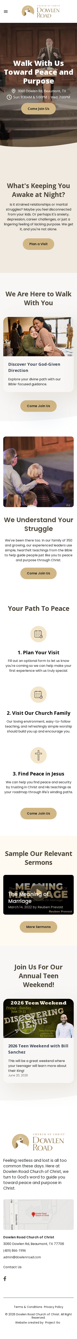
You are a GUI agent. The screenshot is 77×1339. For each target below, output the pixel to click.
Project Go (52, 1322)
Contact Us (12, 1267)
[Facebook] (5, 1278)
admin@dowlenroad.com (22, 1257)
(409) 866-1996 (14, 1250)
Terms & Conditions (28, 1307)
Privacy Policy (53, 1307)
